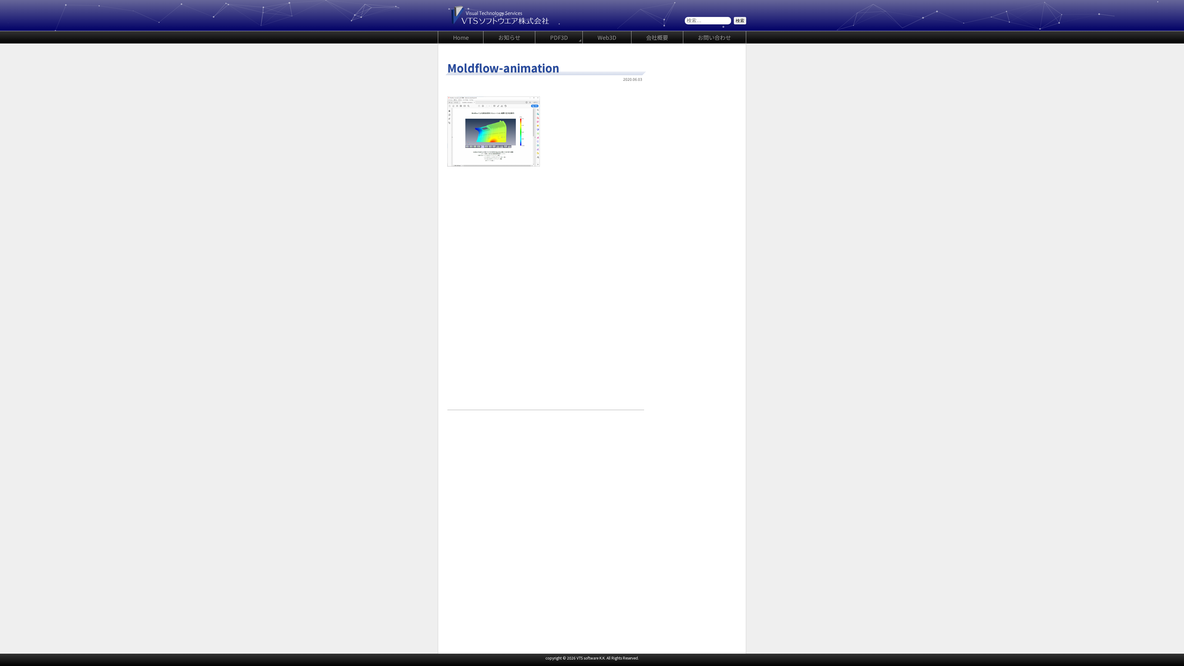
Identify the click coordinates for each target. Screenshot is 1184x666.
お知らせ (509, 37)
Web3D (607, 37)
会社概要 (657, 37)
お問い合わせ (714, 37)
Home (461, 37)
